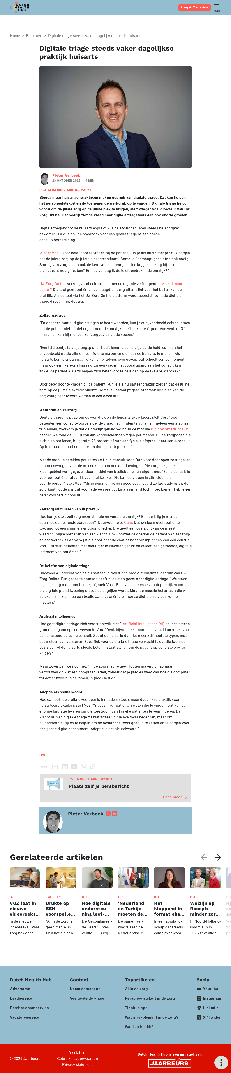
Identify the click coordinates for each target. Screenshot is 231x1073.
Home (15, 36)
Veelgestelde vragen (88, 998)
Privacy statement (77, 1064)
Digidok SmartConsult (169, 429)
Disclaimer (77, 1053)
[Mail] (56, 767)
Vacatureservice (24, 1017)
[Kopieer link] (93, 766)
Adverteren (20, 989)
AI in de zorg (136, 989)
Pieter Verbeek (66, 175)
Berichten (34, 36)
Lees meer (172, 797)
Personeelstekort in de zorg (150, 998)
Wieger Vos (48, 253)
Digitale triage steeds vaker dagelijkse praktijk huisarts (94, 36)
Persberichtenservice (29, 1008)
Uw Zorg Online (52, 284)
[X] (75, 766)
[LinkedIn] (65, 766)
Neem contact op (85, 989)
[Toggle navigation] (217, 7)
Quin (128, 522)
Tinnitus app (136, 1008)
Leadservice (21, 998)
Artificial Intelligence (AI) (144, 624)
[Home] (19, 7)
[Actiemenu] (221, 1062)
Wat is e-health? (139, 1027)
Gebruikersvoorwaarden (77, 1059)
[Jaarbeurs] (169, 1063)
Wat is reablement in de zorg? (152, 1017)
